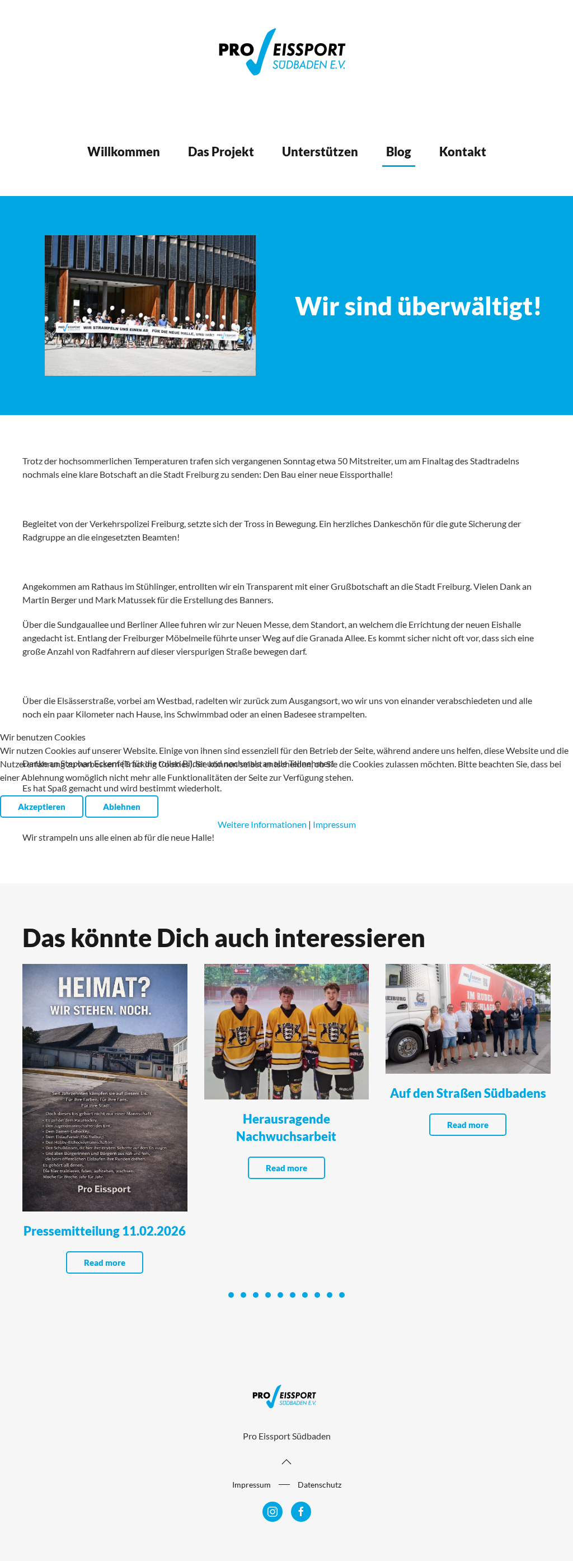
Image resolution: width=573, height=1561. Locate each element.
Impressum (334, 824)
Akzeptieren (41, 807)
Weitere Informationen (262, 824)
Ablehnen (121, 807)
